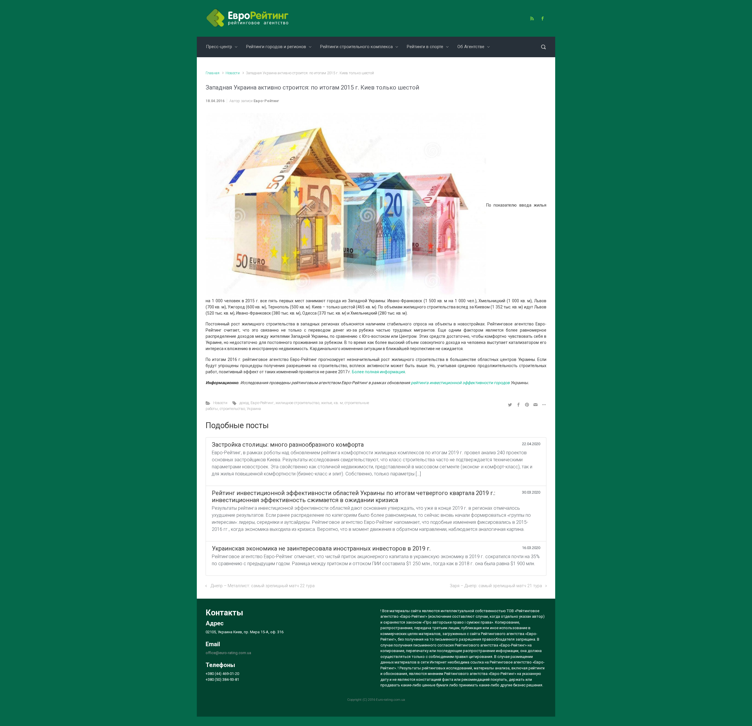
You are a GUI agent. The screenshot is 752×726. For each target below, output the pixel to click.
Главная (212, 73)
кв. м (338, 403)
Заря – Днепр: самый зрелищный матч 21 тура (496, 585)
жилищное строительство (297, 403)
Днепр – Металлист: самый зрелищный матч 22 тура (263, 585)
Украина (254, 408)
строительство (232, 408)
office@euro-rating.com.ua (228, 653)
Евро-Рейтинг (266, 101)
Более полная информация (378, 371)
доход (244, 403)
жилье (326, 403)
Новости (233, 73)
